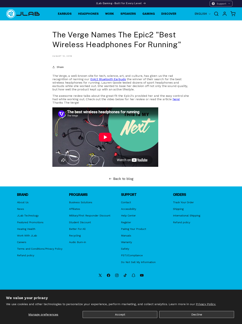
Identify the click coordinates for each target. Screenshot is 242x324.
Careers (21, 242)
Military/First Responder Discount (89, 215)
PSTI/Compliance (132, 255)
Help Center (128, 215)
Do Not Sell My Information (138, 262)
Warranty (126, 242)
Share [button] (60, 66)
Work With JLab (27, 235)
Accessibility (128, 208)
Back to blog (123, 178)
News (20, 208)
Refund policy (25, 255)
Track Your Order (183, 202)
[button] (221, 3)
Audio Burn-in (77, 242)
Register (126, 222)
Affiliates (74, 208)
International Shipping (186, 215)
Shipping (178, 208)
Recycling (75, 235)
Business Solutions (80, 202)
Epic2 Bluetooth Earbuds (108, 79)
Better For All (77, 228)
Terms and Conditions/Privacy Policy (39, 248)
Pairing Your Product (133, 228)
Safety (125, 248)
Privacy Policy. (206, 304)
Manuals (126, 235)
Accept (120, 314)
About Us (23, 202)
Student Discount (80, 222)
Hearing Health (26, 228)
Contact (126, 202)
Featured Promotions (30, 222)
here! (176, 99)
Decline (196, 314)
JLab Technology (28, 215)
